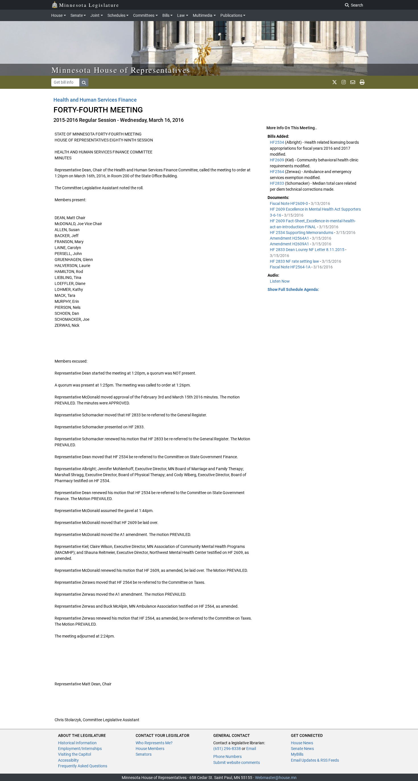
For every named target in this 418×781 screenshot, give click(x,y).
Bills (165, 15)
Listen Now (280, 281)
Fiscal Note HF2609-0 (289, 203)
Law (181, 15)
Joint (95, 15)
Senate (77, 15)
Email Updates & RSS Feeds (315, 760)
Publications (231, 15)
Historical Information (77, 743)
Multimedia (202, 15)
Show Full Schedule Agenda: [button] (293, 289)
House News (302, 743)
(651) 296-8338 (227, 748)
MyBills (297, 754)
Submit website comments (236, 762)
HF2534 (277, 142)
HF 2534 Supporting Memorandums (302, 232)
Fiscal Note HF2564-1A (290, 267)
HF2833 (277, 183)
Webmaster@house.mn (276, 777)
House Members (150, 748)
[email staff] (352, 82)
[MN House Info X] (334, 82)
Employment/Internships (80, 748)
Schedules (116, 15)
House (57, 15)
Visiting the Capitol (74, 754)
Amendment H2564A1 (290, 238)
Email (251, 748)
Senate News (302, 748)
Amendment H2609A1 (290, 244)
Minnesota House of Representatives (121, 69)
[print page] (362, 82)
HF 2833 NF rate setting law (295, 261)
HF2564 (277, 171)
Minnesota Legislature (89, 4)
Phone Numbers (227, 756)
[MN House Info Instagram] (343, 82)
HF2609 (277, 160)
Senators (144, 754)
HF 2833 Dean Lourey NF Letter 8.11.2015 (307, 249)
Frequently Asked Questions (82, 766)
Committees (143, 15)
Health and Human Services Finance (95, 100)
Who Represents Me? (154, 743)
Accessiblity (68, 760)
